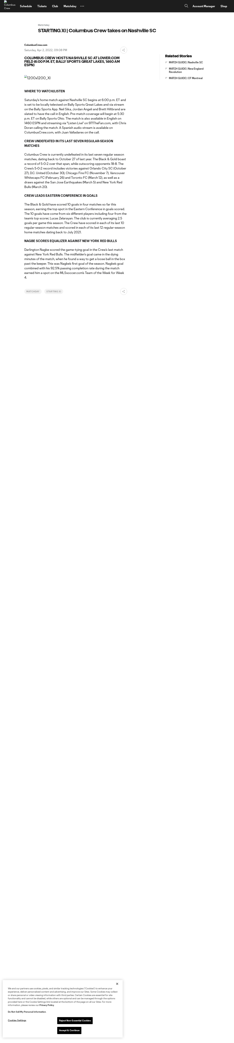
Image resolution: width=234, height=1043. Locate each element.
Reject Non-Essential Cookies (75, 1020)
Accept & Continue (69, 1030)
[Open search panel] (186, 6)
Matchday (33, 291)
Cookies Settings (17, 1020)
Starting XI (53, 291)
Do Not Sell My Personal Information (27, 1011)
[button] (82, 6)
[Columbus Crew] (10, 6)
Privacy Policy (46, 1005)
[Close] (117, 984)
